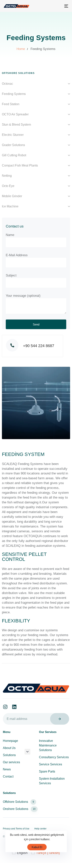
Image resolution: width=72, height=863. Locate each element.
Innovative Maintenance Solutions (48, 745)
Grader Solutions (13, 145)
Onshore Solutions (19, 809)
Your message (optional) (23, 296)
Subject (11, 275)
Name (10, 235)
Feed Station (10, 104)
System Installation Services (52, 781)
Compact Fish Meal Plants (20, 165)
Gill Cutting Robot (14, 155)
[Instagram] (5, 706)
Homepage (10, 740)
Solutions (9, 755)
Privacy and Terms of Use (16, 828)
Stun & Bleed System (16, 124)
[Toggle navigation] (57, 6)
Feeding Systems (14, 94)
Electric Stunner (13, 134)
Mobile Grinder (12, 196)
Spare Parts (47, 771)
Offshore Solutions (18, 801)
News (7, 769)
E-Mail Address (17, 255)
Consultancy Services (54, 757)
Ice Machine (10, 206)
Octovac (7, 83)
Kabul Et (37, 847)
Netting (7, 175)
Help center (40, 828)
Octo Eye (8, 186)
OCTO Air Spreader (15, 114)
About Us (9, 748)
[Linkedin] (14, 706)
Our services (11, 762)
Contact (8, 776)
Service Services (50, 764)
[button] (27, 752)
